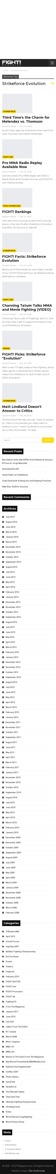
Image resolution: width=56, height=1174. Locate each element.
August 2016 (11, 522)
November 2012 (13, 667)
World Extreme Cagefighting (19, 1117)
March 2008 (11, 907)
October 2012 (12, 672)
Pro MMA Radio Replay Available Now (22, 165)
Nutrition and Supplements (18, 1067)
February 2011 (12, 767)
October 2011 (12, 732)
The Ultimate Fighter (15, 1092)
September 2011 (13, 737)
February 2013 (12, 652)
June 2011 (10, 747)
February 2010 (12, 827)
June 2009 (10, 867)
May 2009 (10, 873)
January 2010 (12, 832)
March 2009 (11, 882)
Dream (6, 348)
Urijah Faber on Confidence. (15, 475)
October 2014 (12, 557)
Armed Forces (12, 941)
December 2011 (13, 722)
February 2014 (12, 592)
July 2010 (10, 802)
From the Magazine (15, 1007)
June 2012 (10, 692)
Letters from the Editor (17, 1027)
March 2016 (11, 532)
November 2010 (13, 782)
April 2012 (10, 702)
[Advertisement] (28, 29)
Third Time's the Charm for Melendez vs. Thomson (26, 119)
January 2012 (12, 717)
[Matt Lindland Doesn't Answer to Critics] (17, 392)
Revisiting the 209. (10, 469)
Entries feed (10, 1145)
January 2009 (12, 887)
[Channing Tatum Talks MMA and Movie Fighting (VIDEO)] (17, 291)
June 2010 (10, 807)
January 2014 (12, 597)
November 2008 (13, 898)
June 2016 (10, 527)
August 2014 (11, 567)
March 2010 (11, 822)
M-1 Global (11, 1032)
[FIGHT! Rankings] (17, 197)
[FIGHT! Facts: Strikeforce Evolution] (17, 242)
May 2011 (10, 752)
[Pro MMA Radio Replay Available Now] (17, 149)
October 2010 (12, 787)
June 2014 (10, 577)
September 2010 (13, 792)
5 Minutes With (12, 931)
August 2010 (11, 797)
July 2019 (10, 517)
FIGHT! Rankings (16, 212)
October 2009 (12, 847)
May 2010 (10, 812)
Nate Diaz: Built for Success (15, 486)
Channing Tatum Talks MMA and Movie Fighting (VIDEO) (27, 308)
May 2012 (10, 697)
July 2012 (10, 687)
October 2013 (12, 612)
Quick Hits (10, 1082)
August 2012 (11, 682)
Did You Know (12, 956)
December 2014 (13, 547)
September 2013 (13, 617)
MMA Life (10, 1052)
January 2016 (12, 537)
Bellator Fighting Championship (20, 951)
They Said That (12, 1097)
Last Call (10, 1022)
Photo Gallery (12, 1077)
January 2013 (12, 657)
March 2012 (11, 707)
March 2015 (11, 542)
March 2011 (11, 762)
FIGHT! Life (8, 157)
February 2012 (12, 712)
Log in (8, 1140)
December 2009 (13, 837)
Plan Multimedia (36, 1171)
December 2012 (13, 662)
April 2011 (10, 757)
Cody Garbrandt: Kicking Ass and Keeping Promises (26, 481)
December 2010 (13, 777)
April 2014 (10, 587)
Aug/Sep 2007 (12, 946)
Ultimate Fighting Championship (21, 1102)
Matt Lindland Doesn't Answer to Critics (21, 409)
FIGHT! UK (10, 996)
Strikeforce (9, 111)
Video (8, 1112)
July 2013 (10, 627)
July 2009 (10, 862)
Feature (9, 966)
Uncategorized (13, 1107)
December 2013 (13, 602)
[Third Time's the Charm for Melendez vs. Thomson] (17, 103)
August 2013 (11, 622)
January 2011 (12, 772)
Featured (10, 971)
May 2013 (10, 637)
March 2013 (11, 647)
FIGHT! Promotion (11, 206)
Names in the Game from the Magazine (25, 1057)
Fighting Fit (11, 1002)
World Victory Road (15, 1122)
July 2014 (10, 572)
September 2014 (13, 562)
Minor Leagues (13, 1042)
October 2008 (12, 903)
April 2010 (10, 817)
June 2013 (10, 632)
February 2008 (12, 913)
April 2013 (10, 642)
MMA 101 (10, 1047)
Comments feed (12, 1149)
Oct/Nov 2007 (12, 1072)
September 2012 (13, 677)
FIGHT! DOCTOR (13, 981)
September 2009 (13, 852)
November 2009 (13, 842)
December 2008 (13, 893)
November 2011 (13, 727)
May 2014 (10, 582)
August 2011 (11, 742)
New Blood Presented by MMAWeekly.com (26, 1062)
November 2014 (13, 552)
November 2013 (13, 607)
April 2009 (10, 878)
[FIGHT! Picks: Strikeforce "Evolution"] (17, 340)
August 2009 (11, 857)
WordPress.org (12, 1153)
